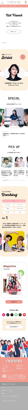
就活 (8, 208)
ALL (14, 201)
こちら (23, 379)
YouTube (24, 314)
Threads (20, 314)
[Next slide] (17, 127)
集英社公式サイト (19, 366)
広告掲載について (5, 371)
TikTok (7, 314)
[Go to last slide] (3, 241)
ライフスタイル (20, 208)
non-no (14, 361)
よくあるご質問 (5, 366)
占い (20, 212)
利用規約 (4, 368)
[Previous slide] (10, 127)
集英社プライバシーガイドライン (8, 370)
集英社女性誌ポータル (20, 368)
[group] (14, 241)
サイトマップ (4, 365)
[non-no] (14, 2)
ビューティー (20, 204)
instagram (3, 314)
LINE (16, 314)
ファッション (8, 204)
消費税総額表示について (21, 365)
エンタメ (8, 212)
